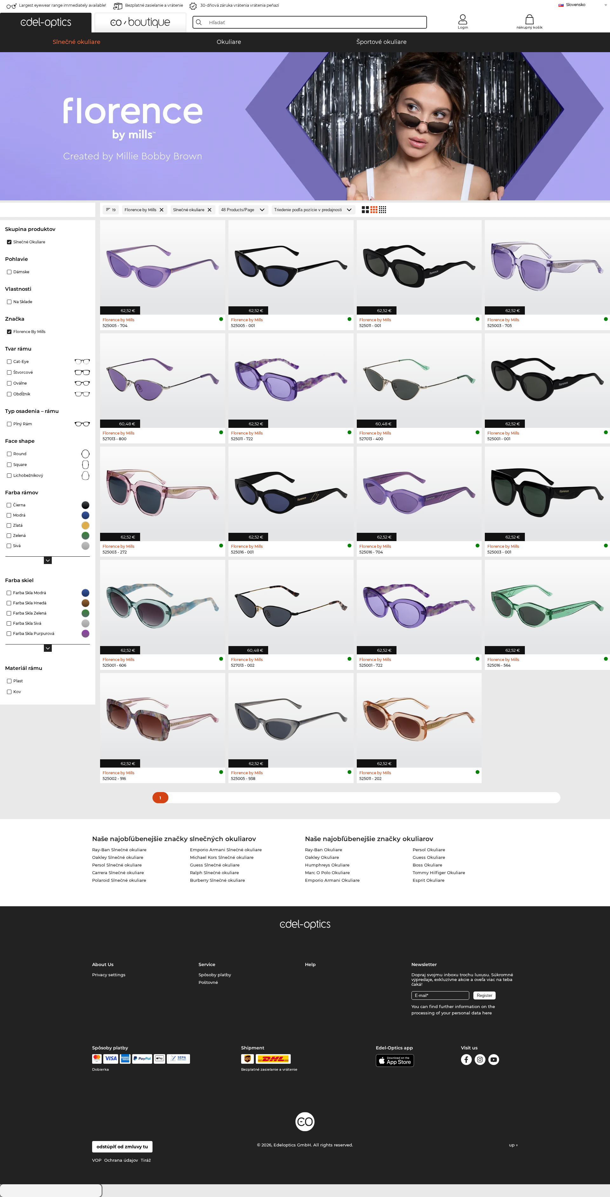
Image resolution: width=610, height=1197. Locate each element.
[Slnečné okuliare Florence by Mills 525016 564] (547, 604)
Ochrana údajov (121, 1160)
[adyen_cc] (97, 1059)
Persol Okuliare (429, 849)
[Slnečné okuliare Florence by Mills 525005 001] (291, 264)
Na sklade (22, 301)
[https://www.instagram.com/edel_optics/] (480, 1060)
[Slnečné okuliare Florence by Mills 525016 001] (291, 490)
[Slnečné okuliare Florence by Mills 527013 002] (291, 604)
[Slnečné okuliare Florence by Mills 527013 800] (162, 377)
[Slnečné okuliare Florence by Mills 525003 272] (162, 490)
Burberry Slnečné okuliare (217, 880)
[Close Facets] (47, 210)
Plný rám (22, 423)
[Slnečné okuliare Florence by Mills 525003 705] (547, 264)
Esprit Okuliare (428, 880)
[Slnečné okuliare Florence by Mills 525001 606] (162, 604)
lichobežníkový (28, 475)
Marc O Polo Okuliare (327, 872)
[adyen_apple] (159, 1059)
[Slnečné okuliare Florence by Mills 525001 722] (419, 604)
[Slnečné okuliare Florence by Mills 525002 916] (162, 717)
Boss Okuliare (427, 864)
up (512, 1144)
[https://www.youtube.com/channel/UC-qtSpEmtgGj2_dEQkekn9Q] (493, 1060)
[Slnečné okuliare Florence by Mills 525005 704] (162, 264)
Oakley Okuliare (322, 857)
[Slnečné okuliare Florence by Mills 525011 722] (291, 377)
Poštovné (208, 982)
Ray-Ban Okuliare (323, 849)
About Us (102, 964)
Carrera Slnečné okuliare (118, 872)
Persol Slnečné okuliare (117, 864)
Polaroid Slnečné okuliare (119, 880)
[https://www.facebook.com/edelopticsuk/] (466, 1060)
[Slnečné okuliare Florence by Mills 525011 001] (419, 264)
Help (310, 964)
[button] (46, 22)
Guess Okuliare (429, 857)
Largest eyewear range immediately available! (62, 5)
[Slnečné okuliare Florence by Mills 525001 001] (547, 377)
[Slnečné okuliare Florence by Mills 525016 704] (419, 490)
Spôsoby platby (215, 974)
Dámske (21, 271)
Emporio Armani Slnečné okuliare (226, 849)
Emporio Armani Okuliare (332, 880)
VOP (96, 1160)
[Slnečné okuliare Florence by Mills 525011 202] (419, 717)
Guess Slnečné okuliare (215, 864)
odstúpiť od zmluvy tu (122, 1147)
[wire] (178, 1059)
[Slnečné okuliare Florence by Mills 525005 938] (291, 717)
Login (463, 27)
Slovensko (576, 4)
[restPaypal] (142, 1059)
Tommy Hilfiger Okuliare (439, 872)
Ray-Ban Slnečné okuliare (119, 849)
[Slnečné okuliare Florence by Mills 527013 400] (419, 377)
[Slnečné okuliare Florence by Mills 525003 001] (547, 490)
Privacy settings (108, 974)
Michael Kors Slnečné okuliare (222, 857)
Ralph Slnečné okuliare (214, 872)
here (487, 1012)
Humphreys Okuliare (327, 864)
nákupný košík (530, 27)
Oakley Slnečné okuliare (117, 857)
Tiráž (146, 1160)
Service (207, 964)
